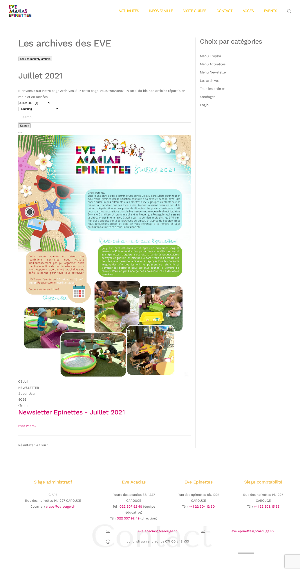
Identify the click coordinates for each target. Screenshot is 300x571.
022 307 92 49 (130, 506)
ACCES (248, 11)
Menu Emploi (210, 56)
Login (204, 105)
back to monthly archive (35, 59)
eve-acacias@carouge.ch (158, 531)
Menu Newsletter (213, 72)
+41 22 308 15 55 (267, 506)
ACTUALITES (129, 11)
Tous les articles (212, 89)
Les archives (209, 81)
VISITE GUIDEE (194, 11)
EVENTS (270, 11)
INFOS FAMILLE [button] (161, 11)
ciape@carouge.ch (60, 506)
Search (24, 125)
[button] (289, 11)
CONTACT (225, 11)
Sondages (207, 97)
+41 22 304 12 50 (202, 506)
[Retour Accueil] (27, 11)
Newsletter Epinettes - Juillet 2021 (71, 412)
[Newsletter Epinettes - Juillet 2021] (104, 256)
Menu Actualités (213, 64)
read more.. (27, 426)
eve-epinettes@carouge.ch (252, 531)
